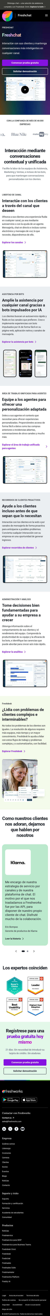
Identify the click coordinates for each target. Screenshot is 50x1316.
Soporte (5, 1199)
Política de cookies (9, 1300)
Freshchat (6, 1258)
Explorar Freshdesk (12, 751)
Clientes (5, 1162)
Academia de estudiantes (12, 1212)
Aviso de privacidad (16, 1295)
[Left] (16, 951)
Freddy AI (6, 1281)
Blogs (4, 1176)
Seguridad (5, 1305)
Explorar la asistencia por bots (17, 341)
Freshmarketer (8, 1272)
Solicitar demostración (25, 71)
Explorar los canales (12, 242)
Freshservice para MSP (12, 1240)
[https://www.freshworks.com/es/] (7, 15)
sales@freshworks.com (11, 1121)
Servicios (6, 1208)
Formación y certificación (12, 1203)
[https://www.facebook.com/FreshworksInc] (16, 1129)
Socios (5, 1167)
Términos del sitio (32, 1295)
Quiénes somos (8, 1144)
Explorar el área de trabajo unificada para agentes (21, 446)
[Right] (34, 951)
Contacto (6, 1185)
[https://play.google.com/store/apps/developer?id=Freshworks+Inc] (10, 1100)
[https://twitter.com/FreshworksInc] (10, 1129)
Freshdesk (6, 1254)
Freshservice (7, 1235)
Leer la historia (13, 938)
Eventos (5, 1171)
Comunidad (7, 1217)
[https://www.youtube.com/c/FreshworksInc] (23, 1129)
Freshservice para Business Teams (16, 1244)
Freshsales (6, 1263)
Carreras (5, 1157)
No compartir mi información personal (32, 1300)
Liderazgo (6, 1148)
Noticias (5, 1180)
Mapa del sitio (7, 1309)
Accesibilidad (17, 1305)
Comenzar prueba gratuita (25, 62)
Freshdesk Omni (9, 1249)
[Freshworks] (25, 1091)
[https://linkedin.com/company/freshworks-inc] (4, 1129)
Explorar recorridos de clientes (18, 547)
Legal (4, 1295)
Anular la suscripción (32, 1305)
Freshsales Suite (9, 1267)
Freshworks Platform (10, 1277)
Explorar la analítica (12, 652)
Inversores (6, 1153)
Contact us (7, 1118)
